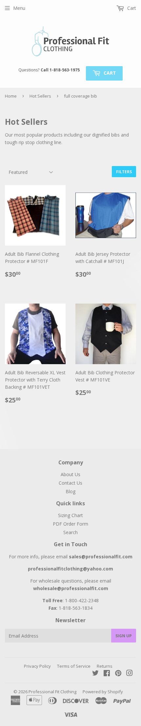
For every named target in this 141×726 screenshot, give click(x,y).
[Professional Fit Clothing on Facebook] (106, 674)
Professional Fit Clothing (52, 692)
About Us (70, 474)
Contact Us (70, 483)
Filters (124, 172)
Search (70, 532)
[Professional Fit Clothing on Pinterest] (118, 674)
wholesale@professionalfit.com (70, 588)
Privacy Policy (37, 666)
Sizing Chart (70, 515)
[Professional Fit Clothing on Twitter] (95, 674)
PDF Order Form (70, 524)
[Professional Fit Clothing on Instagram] (129, 674)
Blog (70, 491)
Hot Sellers (40, 96)
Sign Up (123, 636)
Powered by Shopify (103, 692)
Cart (109, 73)
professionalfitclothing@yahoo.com (70, 569)
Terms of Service (74, 666)
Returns (104, 666)
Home (11, 96)
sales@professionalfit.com (100, 556)
